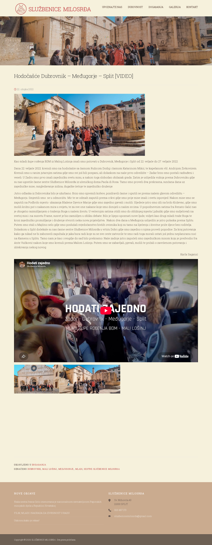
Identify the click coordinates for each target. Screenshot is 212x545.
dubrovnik (34, 469)
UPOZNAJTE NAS (112, 7)
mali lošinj (49, 469)
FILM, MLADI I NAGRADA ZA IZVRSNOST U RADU (42, 513)
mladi (79, 469)
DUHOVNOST (135, 7)
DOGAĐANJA (156, 7)
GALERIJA (175, 7)
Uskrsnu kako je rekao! (26, 520)
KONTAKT (192, 7)
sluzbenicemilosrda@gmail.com (133, 516)
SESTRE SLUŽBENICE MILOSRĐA (102, 469)
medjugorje (66, 469)
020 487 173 (120, 510)
